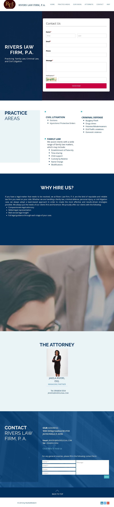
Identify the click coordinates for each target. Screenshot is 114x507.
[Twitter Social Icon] (105, 505)
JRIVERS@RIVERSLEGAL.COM (58, 395)
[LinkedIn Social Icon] (102, 505)
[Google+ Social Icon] (108, 505)
